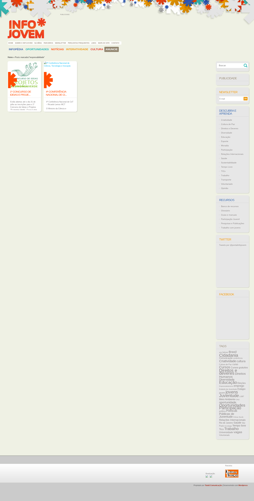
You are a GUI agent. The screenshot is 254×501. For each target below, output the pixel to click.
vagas (238, 432)
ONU (238, 399)
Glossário (225, 210)
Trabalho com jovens (230, 228)
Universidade (226, 432)
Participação (227, 150)
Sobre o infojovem (23, 43)
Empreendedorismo (226, 386)
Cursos (224, 367)
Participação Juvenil (230, 219)
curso (235, 364)
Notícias (57, 49)
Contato (115, 43)
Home (10, 43)
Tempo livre (239, 425)
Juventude (229, 395)
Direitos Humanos (232, 375)
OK (245, 99)
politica (222, 411)
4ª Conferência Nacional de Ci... (56, 93)
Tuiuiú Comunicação (213, 485)
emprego (239, 385)
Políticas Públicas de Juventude (228, 413)
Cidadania (228, 355)
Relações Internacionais (232, 154)
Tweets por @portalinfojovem (232, 245)
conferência (238, 358)
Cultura (97, 49)
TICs (223, 171)
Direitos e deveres (228, 372)
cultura (241, 361)
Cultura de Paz (228, 124)
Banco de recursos (230, 206)
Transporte (226, 180)
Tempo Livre (227, 167)
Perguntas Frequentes (78, 43)
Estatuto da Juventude (228, 389)
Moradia (225, 145)
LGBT (241, 396)
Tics (221, 429)
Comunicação (226, 358)
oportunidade (227, 402)
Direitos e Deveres (229, 128)
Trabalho (225, 175)
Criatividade (226, 120)
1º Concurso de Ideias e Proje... (20, 93)
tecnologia (228, 426)
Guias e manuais (229, 215)
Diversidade (226, 133)
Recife (241, 417)
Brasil (233, 352)
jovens (232, 392)
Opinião (224, 188)
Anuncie (112, 49)
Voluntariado (227, 184)
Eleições (242, 383)
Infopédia (16, 49)
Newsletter (60, 43)
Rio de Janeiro (226, 423)
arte (220, 352)
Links (93, 43)
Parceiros (48, 43)
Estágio (241, 389)
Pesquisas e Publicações (232, 223)
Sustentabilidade (229, 162)
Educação (225, 137)
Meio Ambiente (227, 399)
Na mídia (38, 43)
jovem (222, 393)
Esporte (224, 141)
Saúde (224, 158)
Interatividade (77, 49)
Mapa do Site (104, 43)
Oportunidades (37, 49)
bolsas (225, 352)
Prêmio (235, 417)
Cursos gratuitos (239, 367)
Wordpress (243, 485)
